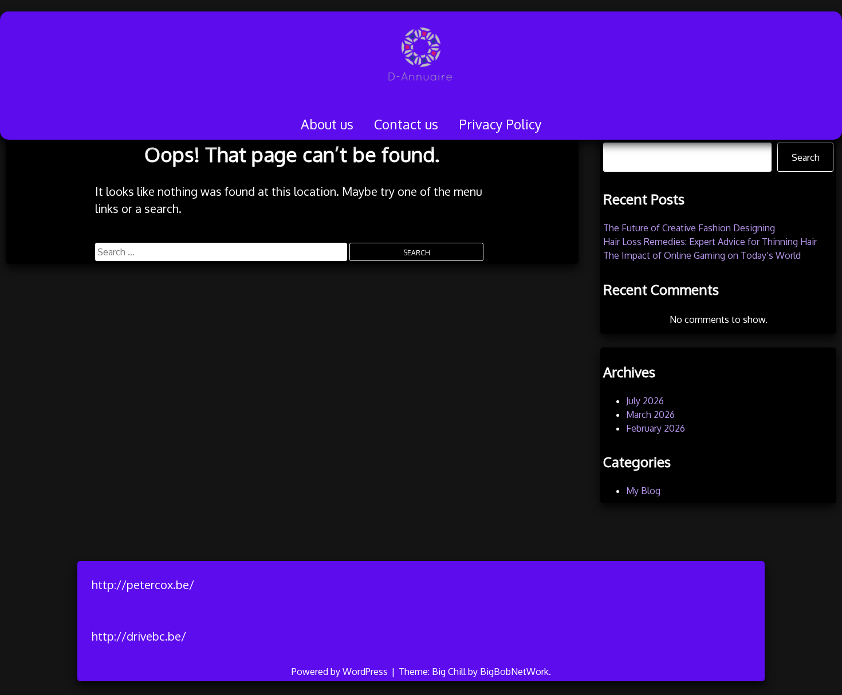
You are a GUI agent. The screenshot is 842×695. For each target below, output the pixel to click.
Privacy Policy (500, 124)
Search (806, 157)
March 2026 (650, 414)
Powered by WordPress (341, 671)
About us (327, 124)
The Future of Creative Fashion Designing (689, 228)
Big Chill (449, 671)
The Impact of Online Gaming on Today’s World (702, 255)
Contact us (406, 124)
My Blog (643, 490)
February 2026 (655, 428)
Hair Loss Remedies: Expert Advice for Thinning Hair (710, 241)
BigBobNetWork (514, 671)
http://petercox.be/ (143, 584)
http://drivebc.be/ (139, 636)
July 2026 (645, 400)
